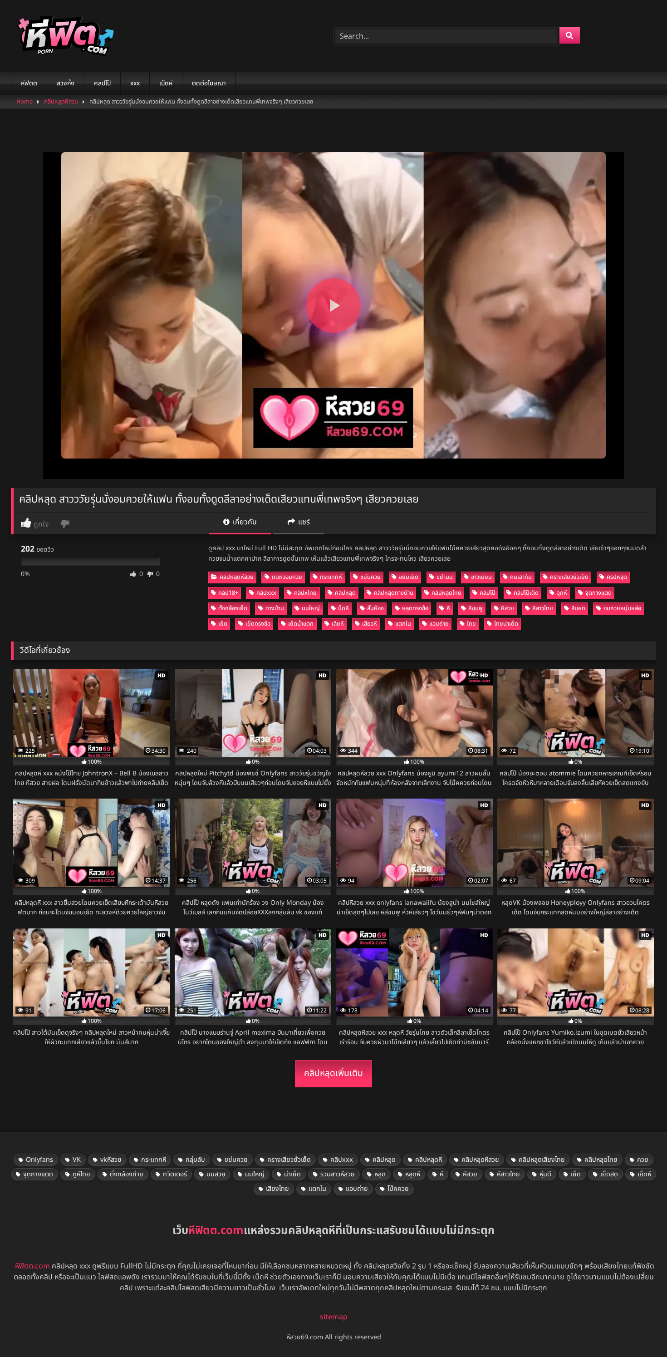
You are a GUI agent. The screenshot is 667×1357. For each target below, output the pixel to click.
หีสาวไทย (542, 608)
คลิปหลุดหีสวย (61, 101)
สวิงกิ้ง (65, 83)
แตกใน (403, 623)
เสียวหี (369, 623)
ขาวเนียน (481, 577)
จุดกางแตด (598, 592)
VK (77, 1160)
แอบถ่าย (439, 623)
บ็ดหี (343, 608)
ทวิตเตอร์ (175, 1174)
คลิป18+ (228, 592)
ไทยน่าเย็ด (506, 623)
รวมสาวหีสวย (337, 1174)
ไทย (471, 623)
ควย (642, 1160)
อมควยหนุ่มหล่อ (622, 608)
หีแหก (578, 608)
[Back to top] (639, 1330)
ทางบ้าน (274, 608)
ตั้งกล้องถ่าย (126, 1174)
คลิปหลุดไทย (446, 592)
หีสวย (507, 608)
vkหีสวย (111, 1160)
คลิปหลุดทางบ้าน (393, 592)
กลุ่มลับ (195, 1160)
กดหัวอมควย (287, 577)
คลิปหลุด (345, 592)
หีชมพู (475, 608)
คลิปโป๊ (102, 83)
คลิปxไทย (305, 592)
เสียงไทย (277, 1189)
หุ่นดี (545, 1174)
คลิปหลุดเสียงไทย (542, 1160)
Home (24, 101)
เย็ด (222, 623)
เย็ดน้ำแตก (301, 623)
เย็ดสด (609, 1174)
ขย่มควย (370, 577)
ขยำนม (444, 577)
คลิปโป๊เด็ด (526, 592)
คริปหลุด (617, 577)
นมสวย (216, 1174)
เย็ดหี (644, 1174)
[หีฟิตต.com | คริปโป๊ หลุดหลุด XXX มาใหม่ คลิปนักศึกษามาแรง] (63, 36)
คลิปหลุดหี (428, 1160)
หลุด (380, 1174)
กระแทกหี (331, 577)
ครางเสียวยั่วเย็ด (569, 577)
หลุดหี (412, 1174)
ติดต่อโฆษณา (209, 83)
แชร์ (303, 522)
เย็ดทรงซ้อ (257, 623)
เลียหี (338, 623)
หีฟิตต (29, 83)
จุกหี (562, 592)
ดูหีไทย (81, 1174)
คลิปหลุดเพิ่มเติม (333, 1073)
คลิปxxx (266, 592)
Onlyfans (39, 1160)
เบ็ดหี (165, 83)
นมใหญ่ (311, 608)
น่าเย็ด (292, 1174)
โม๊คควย (398, 1189)
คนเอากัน (521, 577)
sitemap (334, 1317)
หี (448, 608)
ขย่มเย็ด (408, 577)
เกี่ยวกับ (244, 522)
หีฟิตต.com (32, 1266)
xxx (135, 83)
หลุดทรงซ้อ (415, 608)
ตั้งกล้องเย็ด (232, 608)
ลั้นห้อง (375, 608)
